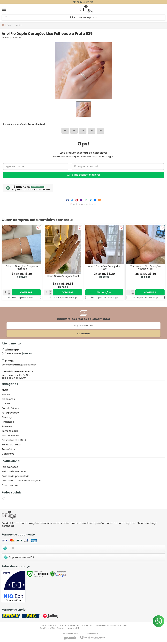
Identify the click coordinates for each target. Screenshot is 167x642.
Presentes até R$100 (14, 440)
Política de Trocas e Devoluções (21, 480)
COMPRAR (26, 292)
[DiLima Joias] (86, 9)
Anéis (19, 25)
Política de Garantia (14, 471)
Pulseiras (7, 426)
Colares (6, 403)
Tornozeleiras (10, 431)
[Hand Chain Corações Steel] (63, 262)
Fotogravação (10, 412)
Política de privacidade (16, 476)
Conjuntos (8, 453)
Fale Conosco (10, 467)
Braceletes (8, 399)
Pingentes (8, 421)
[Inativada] (13, 587)
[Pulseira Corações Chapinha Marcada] (22, 262)
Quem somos (10, 485)
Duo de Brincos (11, 408)
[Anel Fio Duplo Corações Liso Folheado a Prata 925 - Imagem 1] (83, 109)
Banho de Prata (11, 444)
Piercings (7, 417)
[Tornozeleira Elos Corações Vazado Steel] (146, 262)
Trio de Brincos (10, 435)
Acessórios (8, 449)
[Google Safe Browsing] (58, 573)
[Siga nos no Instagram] (3, 498)
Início (9, 25)
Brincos (6, 394)
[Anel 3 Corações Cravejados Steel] (104, 262)
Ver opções (104, 292)
